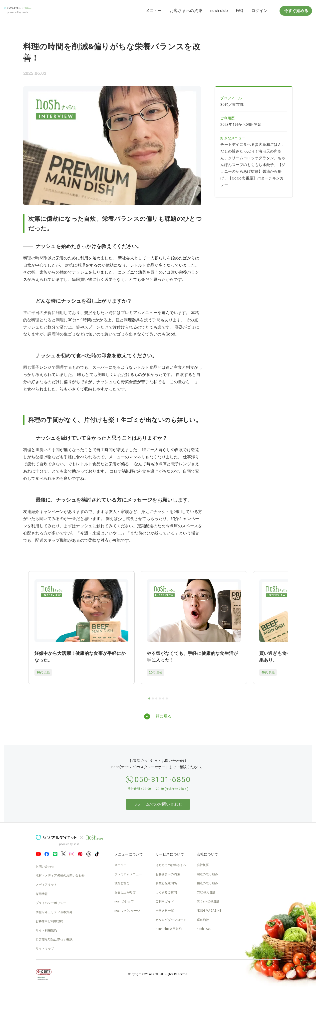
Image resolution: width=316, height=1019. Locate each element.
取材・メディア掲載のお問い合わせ (60, 875)
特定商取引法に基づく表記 (54, 939)
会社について (207, 854)
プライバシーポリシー (51, 903)
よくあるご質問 (166, 892)
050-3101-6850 (162, 779)
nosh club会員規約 (169, 929)
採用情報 (42, 894)
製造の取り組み (207, 874)
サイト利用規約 (46, 930)
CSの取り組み (206, 892)
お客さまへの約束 (186, 10)
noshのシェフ (124, 901)
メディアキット (46, 884)
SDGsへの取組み (208, 901)
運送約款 (203, 920)
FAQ (239, 10)
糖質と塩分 (122, 883)
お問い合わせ (45, 866)
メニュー (154, 10)
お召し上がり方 (125, 892)
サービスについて (170, 854)
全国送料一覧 (165, 910)
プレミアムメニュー (128, 874)
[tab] (149, 698)
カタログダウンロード (171, 920)
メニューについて (128, 854)
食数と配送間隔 (166, 883)
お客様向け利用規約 (49, 921)
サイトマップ (45, 948)
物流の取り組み (207, 883)
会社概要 (203, 865)
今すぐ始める (295, 10)
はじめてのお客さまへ (171, 865)
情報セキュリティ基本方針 (54, 912)
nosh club (219, 10)
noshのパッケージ (127, 910)
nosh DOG (204, 929)
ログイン (259, 10)
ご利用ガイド (165, 901)
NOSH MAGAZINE (209, 910)
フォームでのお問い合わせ (158, 804)
